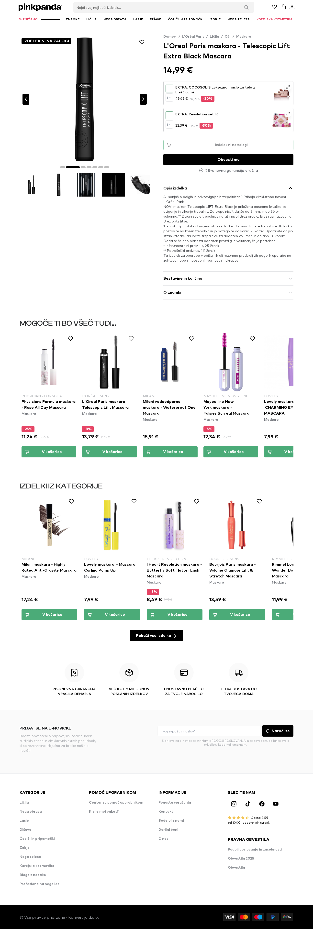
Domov (171, 36)
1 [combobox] (167, 98)
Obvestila (236, 867)
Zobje (25, 848)
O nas (163, 839)
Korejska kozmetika (37, 866)
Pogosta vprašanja (174, 802)
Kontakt (165, 811)
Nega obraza (31, 811)
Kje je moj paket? (104, 811)
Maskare (243, 36)
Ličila (214, 36)
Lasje (24, 820)
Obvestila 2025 (241, 858)
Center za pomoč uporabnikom (116, 802)
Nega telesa (30, 857)
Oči (228, 36)
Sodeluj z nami (171, 820)
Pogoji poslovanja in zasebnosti (255, 849)
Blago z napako (33, 875)
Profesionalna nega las (39, 884)
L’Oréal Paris (193, 36)
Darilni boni (168, 829)
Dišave (25, 829)
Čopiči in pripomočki (37, 839)
